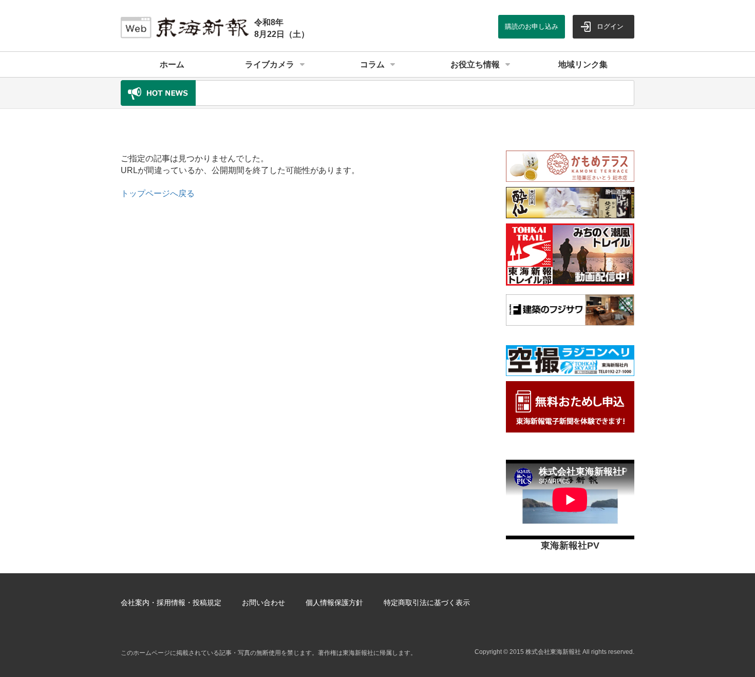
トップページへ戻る (158, 193)
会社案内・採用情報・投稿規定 (171, 602)
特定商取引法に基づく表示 (427, 602)
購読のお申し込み (531, 26)
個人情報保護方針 (334, 602)
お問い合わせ (263, 602)
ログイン (610, 26)
